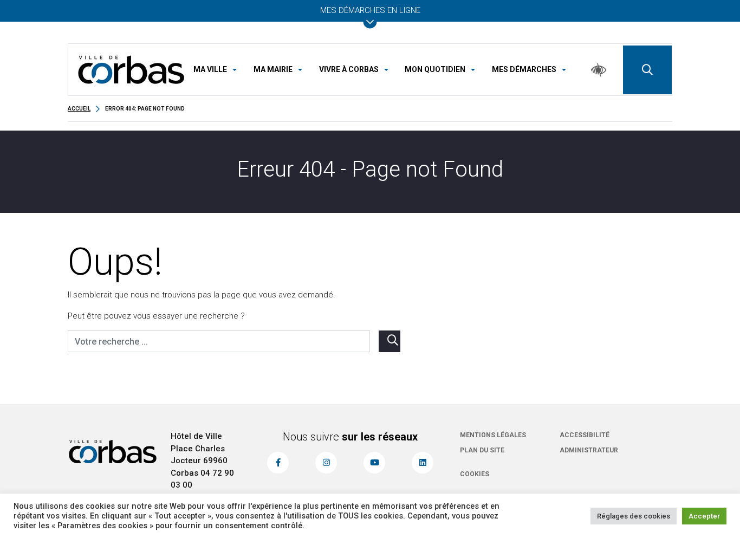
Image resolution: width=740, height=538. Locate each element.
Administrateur (589, 450)
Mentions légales (493, 435)
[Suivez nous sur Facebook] (278, 463)
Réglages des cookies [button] (633, 516)
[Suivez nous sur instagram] (326, 463)
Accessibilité (584, 435)
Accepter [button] (704, 516)
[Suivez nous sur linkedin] (422, 463)
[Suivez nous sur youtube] (374, 463)
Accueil (79, 109)
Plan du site (482, 450)
